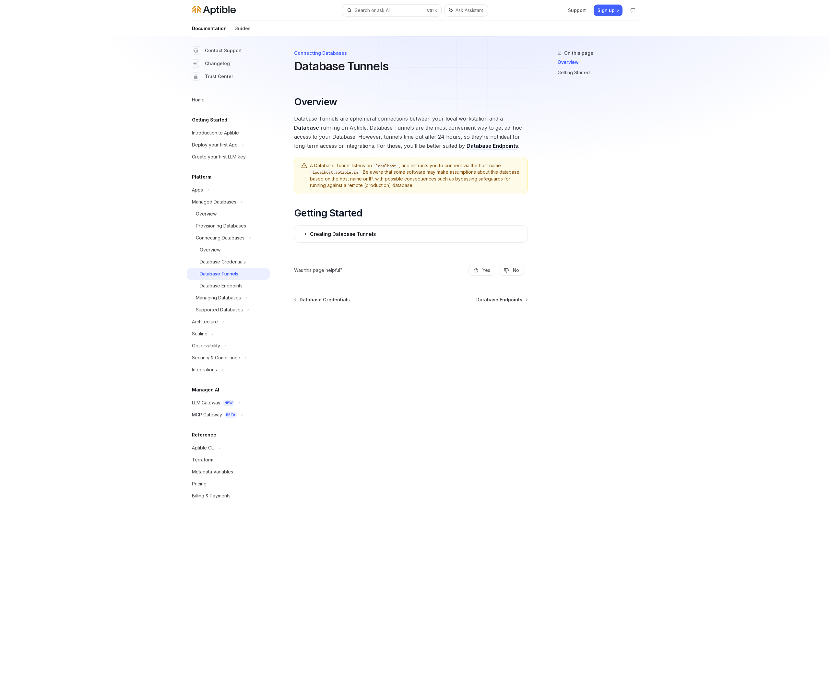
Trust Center (219, 76)
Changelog (217, 63)
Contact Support (223, 50)
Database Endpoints (492, 146)
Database (306, 127)
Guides (242, 28)
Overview (568, 62)
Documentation (209, 28)
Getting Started (574, 72)
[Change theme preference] (633, 10)
